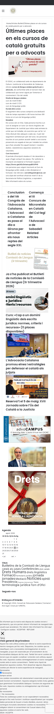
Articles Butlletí (17, 23)
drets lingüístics (37, 572)
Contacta (46, 603)
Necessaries (7, 673)
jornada (38, 575)
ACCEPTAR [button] (21, 630)
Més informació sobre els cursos (18, 181)
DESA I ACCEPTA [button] (6, 713)
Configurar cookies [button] (8, 630)
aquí (49, 627)
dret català (44, 569)
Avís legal (5, 606)
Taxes (36, 582)
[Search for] (51, 12)
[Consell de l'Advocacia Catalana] (13, 11)
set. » (13, 556)
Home (8, 23)
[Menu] (3, 12)
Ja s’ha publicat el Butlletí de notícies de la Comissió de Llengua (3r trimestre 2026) (25, 280)
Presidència (9, 581)
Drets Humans (14, 572)
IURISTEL (22, 606)
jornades (8, 578)
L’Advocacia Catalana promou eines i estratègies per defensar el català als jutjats (25, 366)
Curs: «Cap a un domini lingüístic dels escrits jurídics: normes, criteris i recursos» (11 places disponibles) (24, 323)
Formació (9, 575)
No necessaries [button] (6, 691)
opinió (46, 578)
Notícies (34, 578)
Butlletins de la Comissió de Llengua (26, 565)
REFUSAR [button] (30, 630)
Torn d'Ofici (38, 585)
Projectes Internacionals (25, 582)
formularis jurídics (24, 575)
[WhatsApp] (1, 611)
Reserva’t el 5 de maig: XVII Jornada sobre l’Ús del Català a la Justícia (26, 405)
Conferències (30, 568)
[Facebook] (0, 611)
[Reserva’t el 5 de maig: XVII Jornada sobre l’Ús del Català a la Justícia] (27, 398)
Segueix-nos (9, 591)
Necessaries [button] (5, 670)
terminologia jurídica (16, 585)
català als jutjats (11, 568)
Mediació (21, 578)
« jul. (4, 556)
